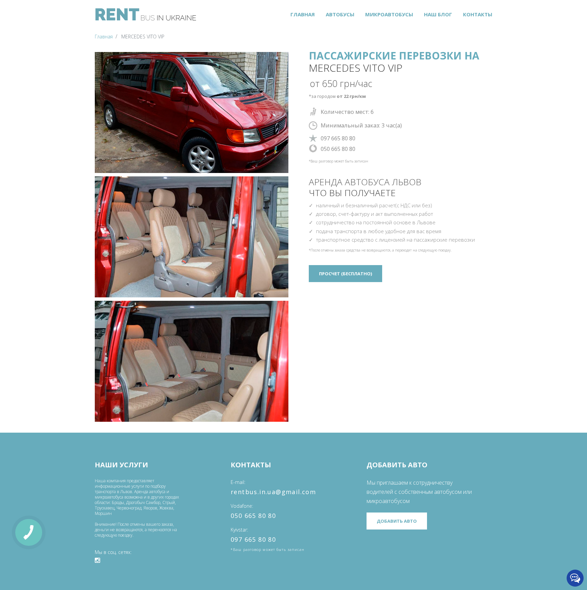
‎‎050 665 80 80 (253, 515)
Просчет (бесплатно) (345, 274)
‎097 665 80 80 (253, 539)
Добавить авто (397, 521)
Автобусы (340, 14)
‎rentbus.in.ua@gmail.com (273, 492)
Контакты (477, 14)
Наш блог (438, 14)
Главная (302, 14)
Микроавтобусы (389, 14)
